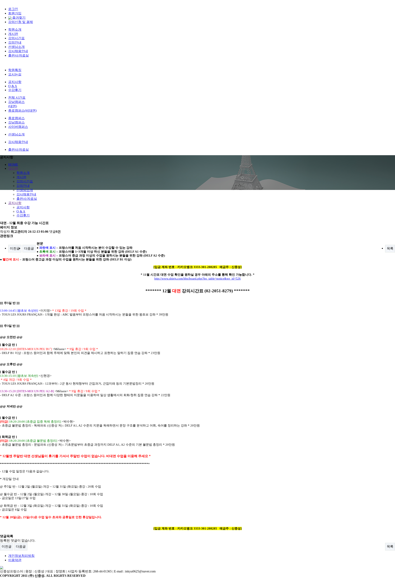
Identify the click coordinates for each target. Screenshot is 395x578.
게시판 (13, 34)
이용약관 (14, 560)
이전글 (15, 248)
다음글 (29, 248)
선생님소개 (16, 47)
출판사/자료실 (18, 55)
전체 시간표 (17, 97)
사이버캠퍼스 (18, 126)
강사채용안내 (18, 51)
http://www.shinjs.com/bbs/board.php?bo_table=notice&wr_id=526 (197, 278)
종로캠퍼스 (16, 118)
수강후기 (14, 90)
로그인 (13, 9)
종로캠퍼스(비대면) (22, 110)
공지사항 (14, 82)
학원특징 (14, 70)
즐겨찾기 (19, 17)
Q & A (12, 86)
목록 (390, 248)
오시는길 (14, 74)
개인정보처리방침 (21, 555)
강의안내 (14, 42)
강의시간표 (16, 38)
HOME (13, 164)
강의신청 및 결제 (20, 22)
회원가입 (14, 13)
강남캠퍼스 (16, 122)
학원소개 (14, 29)
